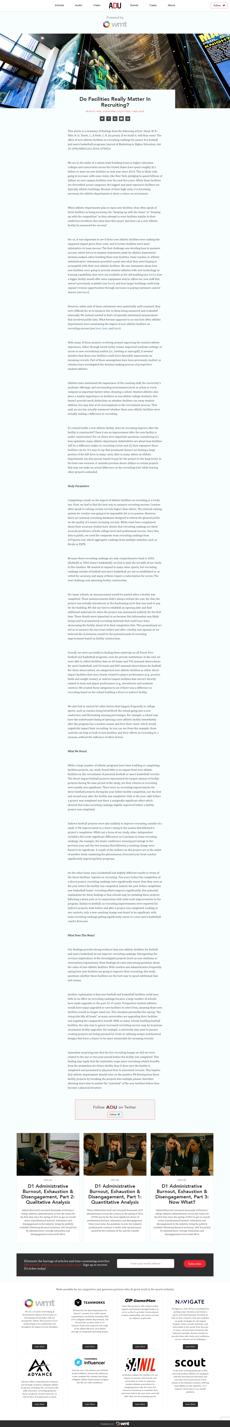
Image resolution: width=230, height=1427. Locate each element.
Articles (59, 5)
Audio (78, 5)
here (152, 274)
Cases (153, 5)
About (171, 5)
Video (96, 5)
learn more (39, 1346)
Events (134, 5)
